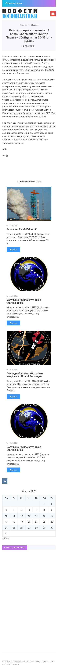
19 (21, 521)
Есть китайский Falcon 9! (22, 229)
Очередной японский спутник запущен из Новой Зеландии (25, 374)
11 (14, 515)
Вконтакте (4, 480)
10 (6, 515)
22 (44, 521)
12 (21, 515)
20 (29, 521)
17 (6, 521)
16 (52, 515)
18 (14, 521)
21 (36, 521)
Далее (13, 249)
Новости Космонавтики (24, 15)
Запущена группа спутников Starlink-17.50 (24, 448)
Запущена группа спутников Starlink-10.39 (24, 301)
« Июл (5, 538)
